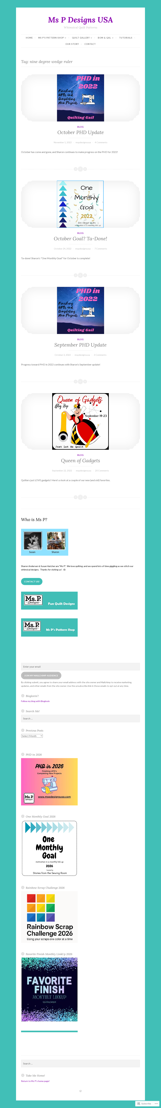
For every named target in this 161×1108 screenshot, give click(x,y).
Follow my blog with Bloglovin (35, 701)
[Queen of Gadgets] (80, 421)
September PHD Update (80, 345)
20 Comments (102, 470)
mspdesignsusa (83, 142)
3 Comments (100, 355)
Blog (80, 127)
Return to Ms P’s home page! (35, 1081)
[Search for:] (80, 718)
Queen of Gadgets (80, 460)
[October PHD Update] (80, 98)
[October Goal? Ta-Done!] (80, 204)
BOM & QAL (104, 37)
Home (29, 37)
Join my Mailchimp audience (41, 675)
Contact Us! (31, 581)
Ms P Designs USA (80, 20)
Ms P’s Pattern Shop (51, 37)
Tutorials (125, 37)
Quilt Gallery (81, 37)
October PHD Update (80, 132)
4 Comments (101, 142)
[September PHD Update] (80, 310)
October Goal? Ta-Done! (80, 238)
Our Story (72, 44)
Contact (90, 44)
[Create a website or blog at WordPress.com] (80, 1091)
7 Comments (100, 248)
